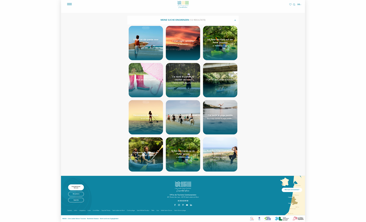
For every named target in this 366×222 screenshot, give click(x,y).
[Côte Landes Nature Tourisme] (183, 4)
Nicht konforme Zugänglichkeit (109, 218)
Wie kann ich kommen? (292, 189)
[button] (294, 4)
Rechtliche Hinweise (93, 218)
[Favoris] (290, 4)
